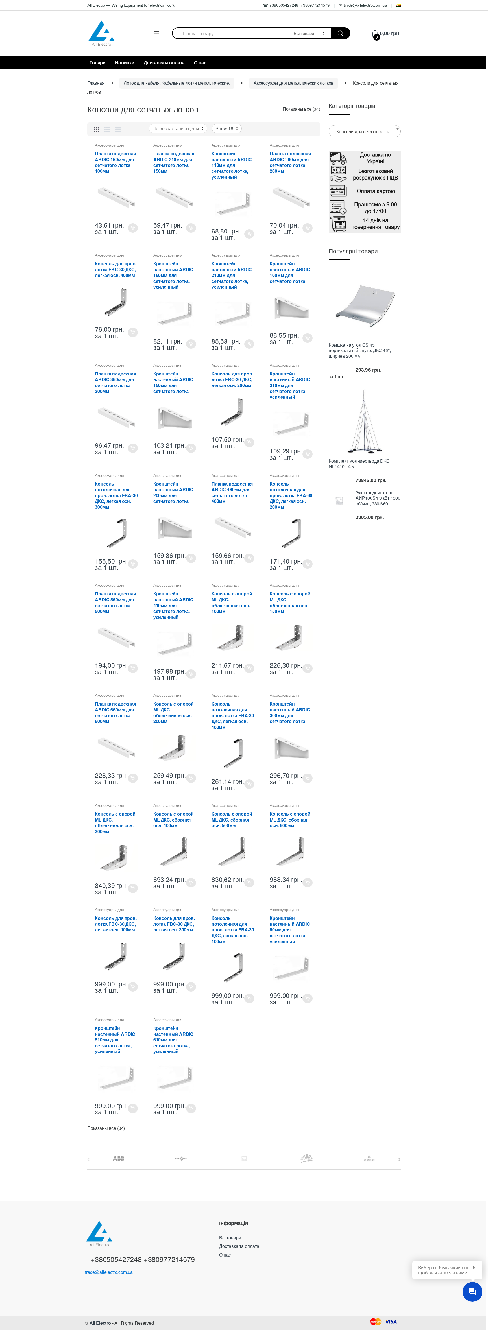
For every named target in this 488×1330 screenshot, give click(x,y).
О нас (200, 62)
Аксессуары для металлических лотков (294, 83)
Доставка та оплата (239, 1246)
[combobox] (229, 33)
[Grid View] (97, 129)
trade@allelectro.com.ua (109, 1272)
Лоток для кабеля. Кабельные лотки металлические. (177, 83)
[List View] (107, 129)
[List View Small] (118, 129)
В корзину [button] (133, 228)
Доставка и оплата (164, 62)
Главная (95, 83)
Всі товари (230, 1237)
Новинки (124, 62)
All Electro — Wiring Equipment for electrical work (131, 5)
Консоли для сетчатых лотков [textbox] (365, 131)
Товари (98, 62)
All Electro (100, 1323)
